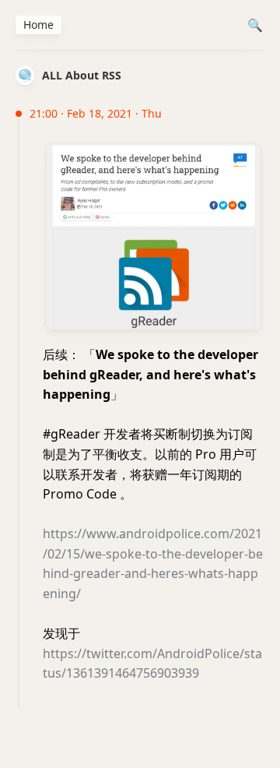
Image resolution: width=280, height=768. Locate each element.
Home (38, 24)
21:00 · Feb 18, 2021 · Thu (96, 113)
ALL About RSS (81, 75)
